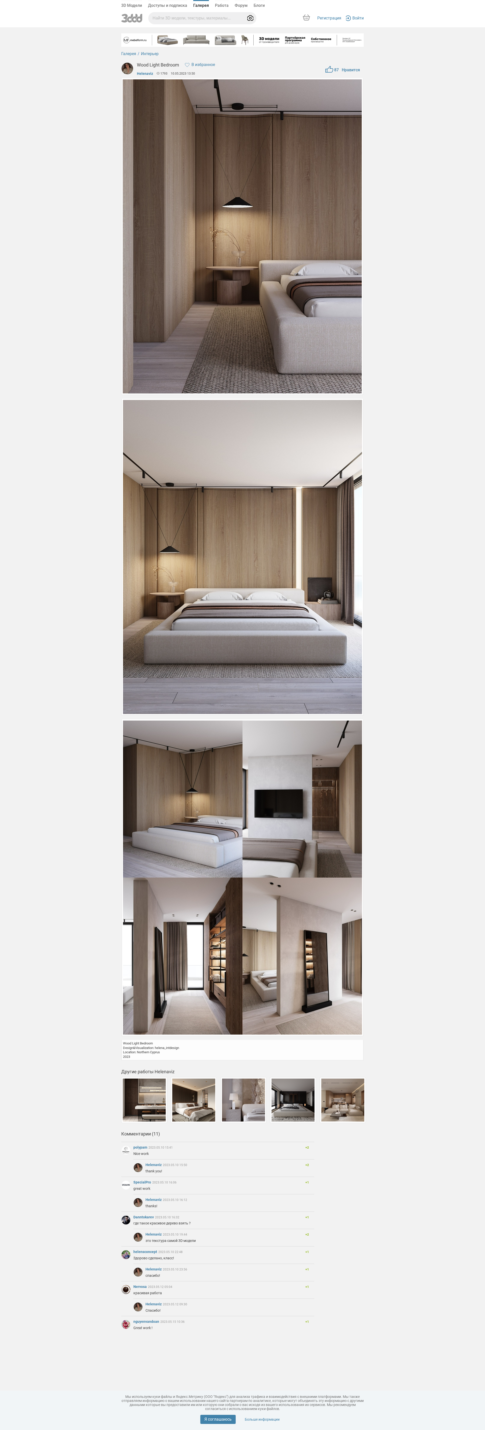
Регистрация (329, 18)
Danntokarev (144, 1217)
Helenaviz (145, 74)
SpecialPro (142, 1182)
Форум (241, 5)
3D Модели (131, 5)
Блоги (259, 5)
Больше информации (262, 1419)
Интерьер (150, 53)
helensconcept (145, 1252)
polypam (140, 1147)
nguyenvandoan (146, 1322)
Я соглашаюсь (218, 1419)
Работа (222, 5)
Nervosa (140, 1287)
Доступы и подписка (167, 5)
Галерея (201, 5)
